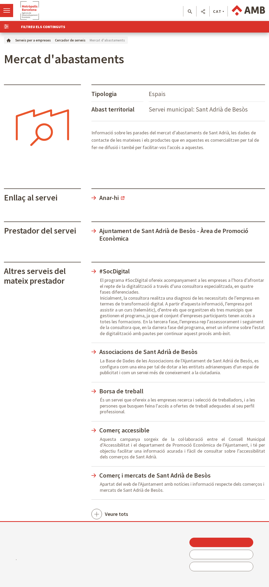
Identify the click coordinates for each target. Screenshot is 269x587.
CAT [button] (217, 11)
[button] (189, 11)
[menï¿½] (6, 10)
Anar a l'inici (29, 10)
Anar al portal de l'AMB (248, 10)
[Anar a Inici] (8, 40)
